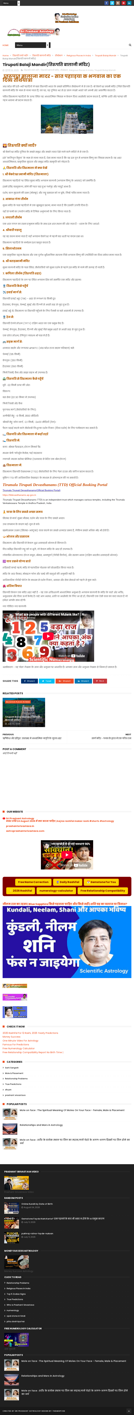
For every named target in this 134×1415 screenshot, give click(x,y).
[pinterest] (124, 3)
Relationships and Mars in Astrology (41, 1125)
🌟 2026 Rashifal (20, 891)
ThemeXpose (59, 1411)
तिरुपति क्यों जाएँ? (20, 55)
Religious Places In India (79, 55)
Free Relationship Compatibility (103, 891)
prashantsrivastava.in (20, 826)
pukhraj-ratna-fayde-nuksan (37, 1233)
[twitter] (112, 3)
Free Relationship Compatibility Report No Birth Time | (33, 1052)
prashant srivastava (15, 1095)
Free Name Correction (33, 882)
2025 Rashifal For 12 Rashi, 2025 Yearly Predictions (30, 1033)
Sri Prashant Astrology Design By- (34, 1411)
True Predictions (13, 1084)
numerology (13, 1310)
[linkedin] (129, 3)
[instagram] (118, 3)
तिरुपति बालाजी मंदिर (41, 55)
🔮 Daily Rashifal (67, 882)
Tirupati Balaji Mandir (105, 55)
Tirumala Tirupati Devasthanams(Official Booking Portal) (31, 490)
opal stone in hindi (16, 1316)
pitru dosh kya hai (16, 1321)
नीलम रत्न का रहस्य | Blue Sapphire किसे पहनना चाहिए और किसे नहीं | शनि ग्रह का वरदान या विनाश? (65, 904)
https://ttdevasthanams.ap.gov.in (19, 495)
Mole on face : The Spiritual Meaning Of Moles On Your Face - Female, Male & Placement (72, 1110)
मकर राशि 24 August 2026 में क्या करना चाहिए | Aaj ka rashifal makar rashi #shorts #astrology (60, 821)
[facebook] (106, 3)
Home (5, 45)
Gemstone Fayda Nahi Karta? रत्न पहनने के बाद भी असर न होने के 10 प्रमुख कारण (62, 1218)
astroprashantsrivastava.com (25, 831)
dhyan (8, 1089)
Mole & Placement (14, 1073)
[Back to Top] (128, 1410)
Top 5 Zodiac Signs (16, 1294)
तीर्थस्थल (59, 55)
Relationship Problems (16, 1078)
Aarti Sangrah (12, 1067)
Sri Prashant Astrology (20, 818)
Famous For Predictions (16, 1044)
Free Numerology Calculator (19, 1048)
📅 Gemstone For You (101, 882)
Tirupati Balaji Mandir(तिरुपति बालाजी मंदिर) (22, 718)
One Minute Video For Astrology (20, 1040)
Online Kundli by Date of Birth (37, 1203)
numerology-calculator (56, 891)
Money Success (11, 1036)
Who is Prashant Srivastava (20, 1304)
